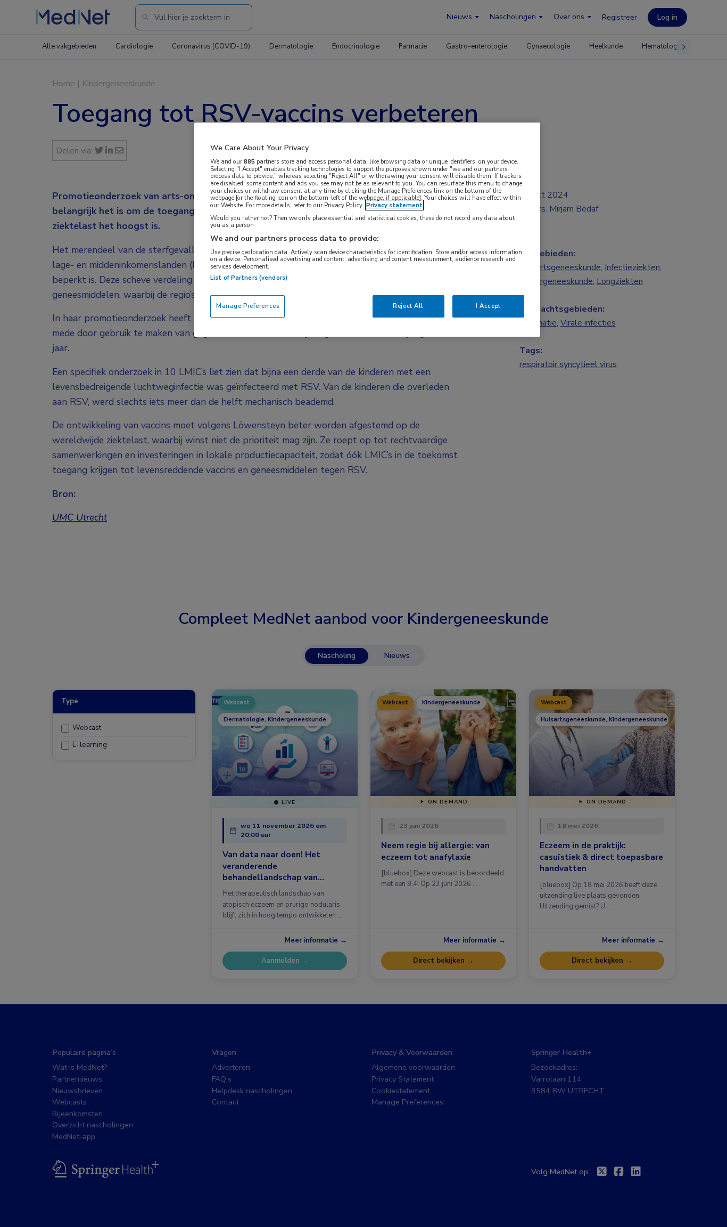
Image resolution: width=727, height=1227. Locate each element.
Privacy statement (394, 205)
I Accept (488, 306)
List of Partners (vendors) (248, 277)
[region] (367, 229)
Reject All (408, 306)
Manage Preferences (247, 306)
